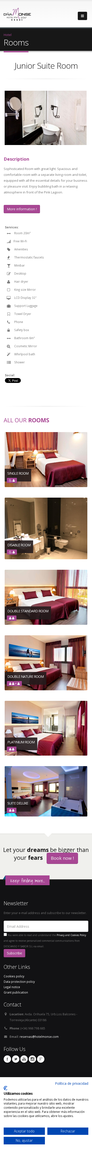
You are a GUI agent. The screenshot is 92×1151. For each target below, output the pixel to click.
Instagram (32, 1059)
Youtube (24, 1059)
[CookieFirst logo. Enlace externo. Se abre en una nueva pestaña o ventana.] (5, 1088)
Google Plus (40, 1059)
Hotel (8, 35)
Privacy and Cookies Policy (71, 935)
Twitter (15, 1059)
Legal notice (12, 987)
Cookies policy (14, 976)
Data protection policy (19, 981)
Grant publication (16, 992)
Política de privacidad (71, 1083)
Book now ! (62, 858)
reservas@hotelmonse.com (39, 1037)
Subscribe (14, 953)
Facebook (7, 1059)
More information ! (22, 209)
